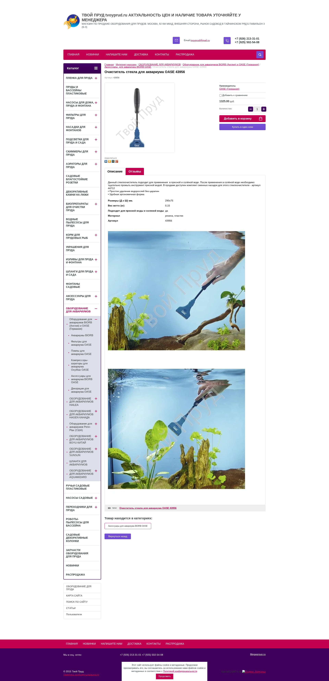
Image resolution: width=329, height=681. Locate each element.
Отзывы (135, 171)
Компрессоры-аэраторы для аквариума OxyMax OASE (80, 365)
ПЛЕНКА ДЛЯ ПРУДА (79, 77)
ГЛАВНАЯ (73, 54)
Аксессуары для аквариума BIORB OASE (128, 66)
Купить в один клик (242, 127)
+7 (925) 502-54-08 (247, 42)
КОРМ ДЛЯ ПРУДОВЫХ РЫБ (77, 236)
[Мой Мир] (113, 161)
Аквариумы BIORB (82, 335)
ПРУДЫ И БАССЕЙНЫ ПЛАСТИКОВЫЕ (76, 90)
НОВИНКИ (92, 54)
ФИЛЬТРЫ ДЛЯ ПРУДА (76, 116)
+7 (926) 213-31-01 (247, 38)
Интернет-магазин (126, 64)
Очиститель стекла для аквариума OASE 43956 (147, 508)
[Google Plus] (117, 161)
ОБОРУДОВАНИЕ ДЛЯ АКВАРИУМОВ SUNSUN (81, 452)
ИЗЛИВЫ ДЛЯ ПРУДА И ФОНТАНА (79, 261)
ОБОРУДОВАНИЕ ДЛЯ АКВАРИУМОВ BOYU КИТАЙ (81, 439)
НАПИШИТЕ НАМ (116, 54)
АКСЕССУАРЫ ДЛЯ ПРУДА (78, 298)
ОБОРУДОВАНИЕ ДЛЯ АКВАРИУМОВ (159, 64)
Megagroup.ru (258, 654)
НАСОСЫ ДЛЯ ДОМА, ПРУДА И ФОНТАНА (80, 104)
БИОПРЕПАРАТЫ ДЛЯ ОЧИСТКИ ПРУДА (77, 207)
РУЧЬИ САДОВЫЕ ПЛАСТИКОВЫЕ (78, 487)
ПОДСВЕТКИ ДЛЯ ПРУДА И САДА (77, 141)
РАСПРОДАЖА (185, 54)
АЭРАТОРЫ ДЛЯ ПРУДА (76, 165)
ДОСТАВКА (141, 54)
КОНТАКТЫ (162, 54)
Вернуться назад (117, 536)
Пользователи (74, 614)
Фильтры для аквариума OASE (81, 343)
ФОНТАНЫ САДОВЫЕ (73, 285)
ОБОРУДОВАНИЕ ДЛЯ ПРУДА (78, 588)
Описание (115, 171)
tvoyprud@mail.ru (200, 40)
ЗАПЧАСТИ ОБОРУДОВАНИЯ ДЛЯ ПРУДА (77, 553)
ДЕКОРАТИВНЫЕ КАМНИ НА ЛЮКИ (77, 193)
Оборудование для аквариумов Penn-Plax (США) (80, 427)
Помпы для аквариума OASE (81, 352)
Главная (109, 64)
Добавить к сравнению (235, 95)
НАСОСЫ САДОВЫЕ (79, 497)
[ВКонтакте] (106, 161)
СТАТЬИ (71, 608)
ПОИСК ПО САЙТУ (77, 601)
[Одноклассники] (110, 161)
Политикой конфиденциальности (180, 671)
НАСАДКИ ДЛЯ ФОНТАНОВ (75, 129)
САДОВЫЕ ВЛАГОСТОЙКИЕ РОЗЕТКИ (77, 179)
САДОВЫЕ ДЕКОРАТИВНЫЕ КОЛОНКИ (77, 538)
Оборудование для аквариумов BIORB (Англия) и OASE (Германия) (221, 64)
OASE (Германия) (229, 88)
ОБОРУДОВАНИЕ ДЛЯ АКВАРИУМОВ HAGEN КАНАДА (81, 414)
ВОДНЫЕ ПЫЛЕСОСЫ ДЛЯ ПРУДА (77, 222)
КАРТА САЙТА (74, 595)
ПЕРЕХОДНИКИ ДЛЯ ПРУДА (79, 508)
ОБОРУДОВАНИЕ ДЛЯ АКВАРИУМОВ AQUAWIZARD (81, 474)
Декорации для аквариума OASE (81, 390)
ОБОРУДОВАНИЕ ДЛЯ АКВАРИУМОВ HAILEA (81, 402)
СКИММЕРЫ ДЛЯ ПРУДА (77, 153)
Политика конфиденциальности (81, 674)
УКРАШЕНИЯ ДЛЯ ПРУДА (77, 249)
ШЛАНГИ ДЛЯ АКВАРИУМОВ (78, 463)
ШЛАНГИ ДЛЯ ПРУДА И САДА (79, 273)
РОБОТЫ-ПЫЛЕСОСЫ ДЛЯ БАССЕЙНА (77, 522)
